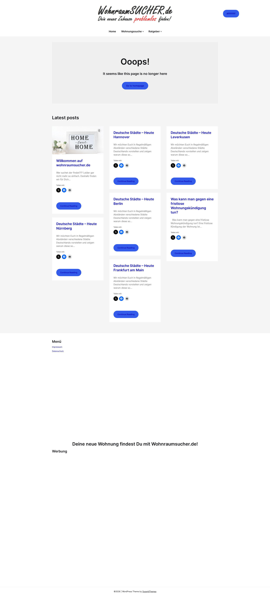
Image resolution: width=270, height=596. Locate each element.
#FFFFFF (231, 13)
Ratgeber (154, 31)
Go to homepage (135, 85)
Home (112, 31)
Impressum (57, 347)
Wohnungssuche (131, 31)
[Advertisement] (135, 397)
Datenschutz (58, 351)
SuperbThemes (149, 591)
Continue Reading (68, 206)
